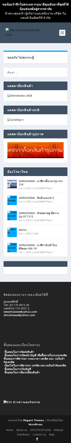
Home (9, 430)
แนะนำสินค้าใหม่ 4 (43, 252)
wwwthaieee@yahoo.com (20, 311)
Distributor (23, 434)
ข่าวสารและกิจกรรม (26, 402)
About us (21, 430)
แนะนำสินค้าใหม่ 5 (43, 188)
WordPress (35, 424)
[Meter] (12, 232)
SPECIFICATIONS (40, 430)
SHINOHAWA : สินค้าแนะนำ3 (36, 198)
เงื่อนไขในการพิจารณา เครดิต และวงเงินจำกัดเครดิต (35, 365)
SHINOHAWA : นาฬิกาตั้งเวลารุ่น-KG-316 (41, 182)
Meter (23, 230)
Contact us (39, 434)
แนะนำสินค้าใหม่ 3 (43, 201)
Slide (36, 233)
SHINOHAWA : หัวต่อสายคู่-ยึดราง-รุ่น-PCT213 (39, 214)
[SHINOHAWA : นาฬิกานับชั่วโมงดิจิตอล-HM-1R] (12, 247)
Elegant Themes (33, 420)
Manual (58, 430)
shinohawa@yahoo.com (19, 315)
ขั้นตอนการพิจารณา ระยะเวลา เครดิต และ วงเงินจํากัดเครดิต (34, 360)
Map (51, 434)
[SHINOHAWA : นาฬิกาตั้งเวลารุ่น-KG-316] (12, 183)
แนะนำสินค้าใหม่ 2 (43, 220)
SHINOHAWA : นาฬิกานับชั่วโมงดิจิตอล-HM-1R (38, 246)
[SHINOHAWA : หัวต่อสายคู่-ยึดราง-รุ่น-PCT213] (12, 215)
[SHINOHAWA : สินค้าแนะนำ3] (12, 200)
